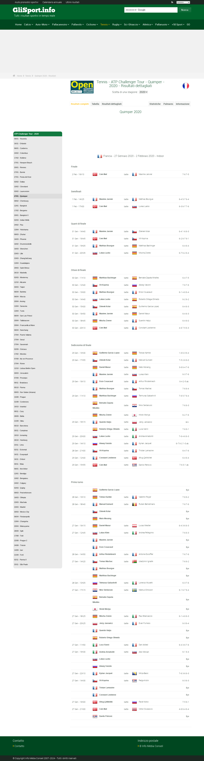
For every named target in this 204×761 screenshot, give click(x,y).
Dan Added (143, 644)
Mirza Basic (143, 673)
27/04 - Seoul (19, 340)
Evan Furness (144, 623)
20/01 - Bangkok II (21, 215)
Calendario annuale (52, 2)
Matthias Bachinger (147, 245)
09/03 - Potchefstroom (22, 493)
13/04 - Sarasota (20, 306)
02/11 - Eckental (20, 450)
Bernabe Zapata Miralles (149, 277)
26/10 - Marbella (20, 273)
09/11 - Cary (19, 411)
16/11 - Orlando (20, 143)
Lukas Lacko (144, 206)
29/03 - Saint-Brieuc (21, 268)
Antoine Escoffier (146, 554)
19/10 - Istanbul (20, 407)
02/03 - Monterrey (21, 277)
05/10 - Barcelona (21, 426)
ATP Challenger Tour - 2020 (26, 134)
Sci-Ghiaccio (131, 24)
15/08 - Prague (20, 397)
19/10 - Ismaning (20, 435)
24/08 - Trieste (20, 545)
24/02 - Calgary (20, 483)
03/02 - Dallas (19, 182)
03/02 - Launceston (21, 191)
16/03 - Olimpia (20, 497)
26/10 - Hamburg (20, 440)
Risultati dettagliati (112, 103)
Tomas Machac (145, 388)
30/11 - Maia (19, 464)
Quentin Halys (145, 320)
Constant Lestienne (147, 327)
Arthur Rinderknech (147, 381)
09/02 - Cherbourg (21, 201)
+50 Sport (177, 24)
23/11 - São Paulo (21, 564)
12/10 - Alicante (20, 282)
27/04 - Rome (19, 363)
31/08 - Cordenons (21, 402)
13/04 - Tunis (19, 311)
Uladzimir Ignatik (146, 561)
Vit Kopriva (143, 238)
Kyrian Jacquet (145, 443)
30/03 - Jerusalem (21, 373)
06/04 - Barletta (20, 292)
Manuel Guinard (145, 360)
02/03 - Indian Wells (21, 220)
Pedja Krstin (144, 680)
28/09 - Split (18, 531)
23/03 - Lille (18, 253)
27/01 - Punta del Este (22, 177)
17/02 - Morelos (20, 354)
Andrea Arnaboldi (146, 436)
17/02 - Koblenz (20, 158)
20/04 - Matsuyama (21, 526)
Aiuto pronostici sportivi (26, 2)
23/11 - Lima (19, 445)
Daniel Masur (144, 313)
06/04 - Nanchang (21, 330)
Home (18, 24)
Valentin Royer (145, 497)
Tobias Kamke (145, 352)
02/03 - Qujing (19, 488)
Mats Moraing (144, 367)
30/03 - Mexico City (21, 512)
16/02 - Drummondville (23, 244)
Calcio (27, 24)
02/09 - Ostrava (20, 349)
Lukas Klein (144, 374)
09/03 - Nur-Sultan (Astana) (25, 392)
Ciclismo (91, 24)
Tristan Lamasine (146, 450)
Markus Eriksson (146, 589)
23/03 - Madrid (19, 507)
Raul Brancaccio (145, 616)
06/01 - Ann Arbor (21, 469)
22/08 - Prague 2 (20, 540)
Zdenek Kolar (144, 231)
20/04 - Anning (19, 301)
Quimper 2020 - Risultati (45, 75)
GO (188, 24)
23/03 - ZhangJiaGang (23, 258)
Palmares (168, 103)
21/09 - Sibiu (19, 421)
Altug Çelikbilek (145, 457)
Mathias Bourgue (146, 199)
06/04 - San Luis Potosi (23, 316)
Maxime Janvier (145, 174)
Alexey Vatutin (145, 284)
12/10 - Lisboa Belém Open (24, 368)
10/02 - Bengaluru (21, 478)
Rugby (116, 24)
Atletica (147, 24)
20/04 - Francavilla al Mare (24, 325)
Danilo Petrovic (145, 464)
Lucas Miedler (145, 525)
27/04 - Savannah (21, 344)
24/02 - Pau (18, 225)
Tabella (95, 103)
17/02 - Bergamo (20, 210)
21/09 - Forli (18, 555)
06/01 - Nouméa (20, 139)
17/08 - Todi (18, 536)
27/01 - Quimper (20, 196)
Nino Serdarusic (145, 405)
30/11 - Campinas (21, 430)
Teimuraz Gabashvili (147, 395)
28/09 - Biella (19, 416)
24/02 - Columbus (21, 153)
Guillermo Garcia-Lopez (149, 306)
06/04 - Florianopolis (22, 517)
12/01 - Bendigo (20, 473)
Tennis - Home (20, 127)
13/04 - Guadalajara (21, 263)
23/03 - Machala (20, 502)
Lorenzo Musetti (146, 582)
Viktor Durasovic (146, 709)
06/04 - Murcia (19, 297)
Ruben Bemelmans (147, 504)
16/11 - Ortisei (19, 459)
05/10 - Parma (19, 387)
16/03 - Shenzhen (21, 249)
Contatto (19, 746)
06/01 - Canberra (20, 148)
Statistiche (154, 103)
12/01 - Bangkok (20, 206)
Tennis (104, 24)
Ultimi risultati (72, 2)
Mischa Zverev (145, 252)
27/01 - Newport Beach (23, 163)
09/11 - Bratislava (21, 383)
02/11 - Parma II (20, 560)
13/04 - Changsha (21, 521)
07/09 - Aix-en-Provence (23, 359)
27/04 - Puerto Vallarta (22, 335)
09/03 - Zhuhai (19, 234)
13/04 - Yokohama (21, 230)
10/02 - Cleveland (21, 186)
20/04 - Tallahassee (21, 320)
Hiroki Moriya (144, 414)
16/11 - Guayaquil (21, 454)
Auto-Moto (41, 24)
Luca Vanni (143, 429)
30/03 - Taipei (19, 287)
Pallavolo (77, 24)
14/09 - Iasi (18, 550)
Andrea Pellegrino (146, 532)
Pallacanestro (59, 24)
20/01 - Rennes (20, 167)
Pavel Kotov (144, 701)
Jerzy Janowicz (145, 422)
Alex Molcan (144, 652)
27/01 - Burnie (19, 172)
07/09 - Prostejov (20, 378)
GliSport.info (25, 10)
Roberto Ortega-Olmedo (149, 299)
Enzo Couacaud (145, 292)
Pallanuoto (161, 24)
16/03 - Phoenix (20, 239)
